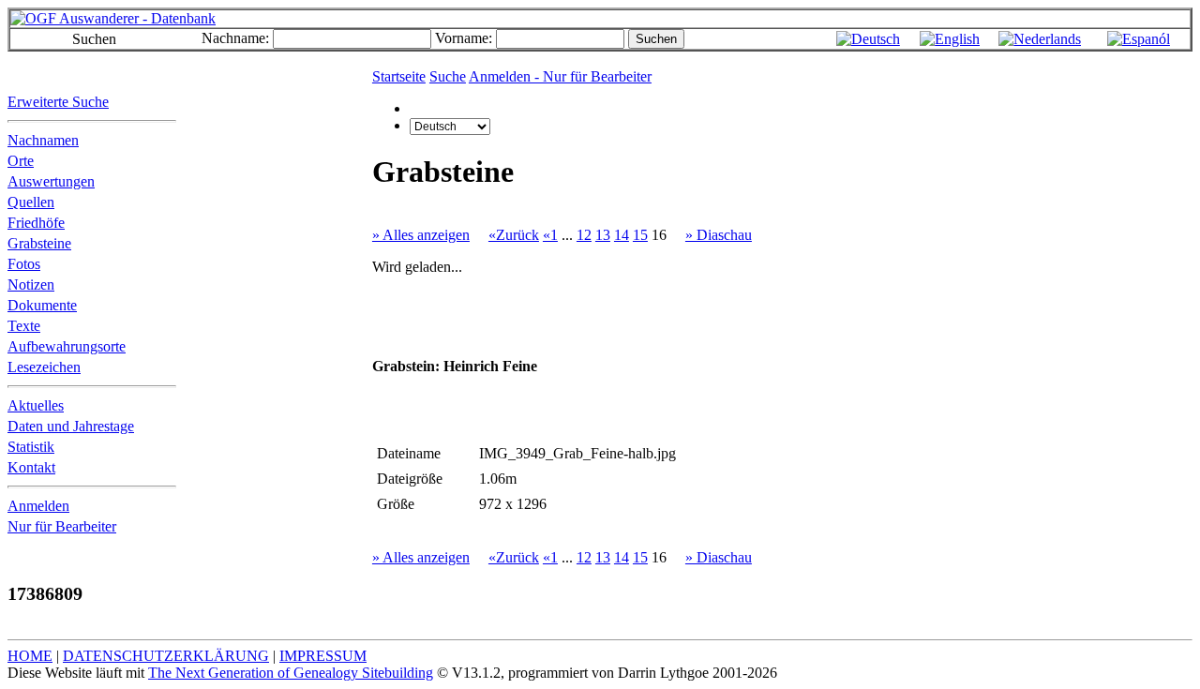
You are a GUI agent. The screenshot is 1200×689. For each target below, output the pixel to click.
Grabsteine (39, 243)
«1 (550, 235)
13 (602, 235)
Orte (21, 161)
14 (621, 235)
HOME (30, 656)
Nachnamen (43, 140)
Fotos (24, 264)
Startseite (399, 76)
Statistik (31, 447)
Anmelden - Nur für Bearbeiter (560, 76)
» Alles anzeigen (421, 235)
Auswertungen (51, 181)
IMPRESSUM (323, 656)
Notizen (31, 284)
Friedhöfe (36, 223)
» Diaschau (718, 235)
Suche (447, 76)
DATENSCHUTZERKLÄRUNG (166, 656)
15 (640, 235)
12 (584, 235)
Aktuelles (36, 405)
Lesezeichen (44, 367)
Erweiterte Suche (58, 102)
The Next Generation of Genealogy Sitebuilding (290, 673)
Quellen (31, 202)
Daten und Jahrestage (71, 426)
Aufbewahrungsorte (67, 346)
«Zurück (513, 235)
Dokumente (42, 305)
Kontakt (31, 467)
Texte (24, 326)
